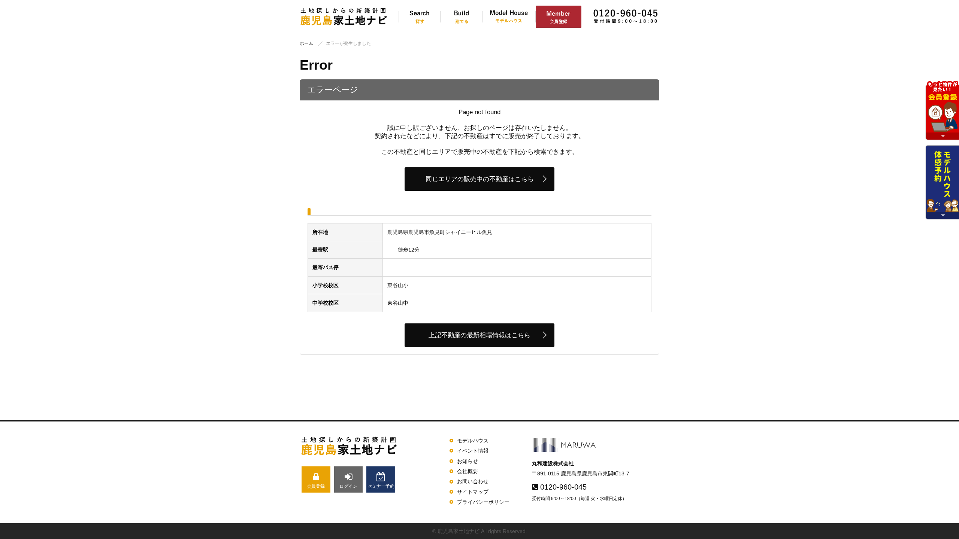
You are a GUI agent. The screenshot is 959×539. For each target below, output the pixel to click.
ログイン (348, 486)
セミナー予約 (380, 486)
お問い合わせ (472, 481)
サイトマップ (472, 492)
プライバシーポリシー (483, 502)
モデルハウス (472, 441)
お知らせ (467, 461)
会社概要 (467, 471)
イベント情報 (472, 451)
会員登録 (316, 486)
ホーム (306, 43)
